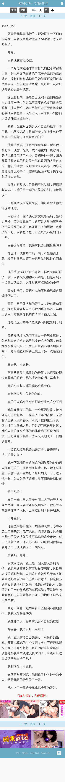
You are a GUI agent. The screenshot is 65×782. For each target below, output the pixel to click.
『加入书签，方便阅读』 (32, 695)
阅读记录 (45, 753)
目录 (32, 16)
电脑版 (25, 753)
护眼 (23, 10)
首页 (18, 753)
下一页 (42, 16)
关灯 (13, 10)
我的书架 (34, 753)
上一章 (23, 16)
